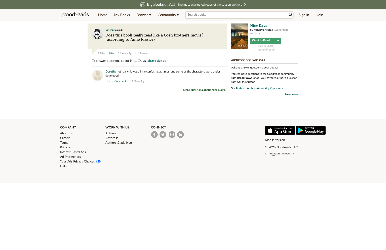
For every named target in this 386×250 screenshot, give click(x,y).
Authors (110, 133)
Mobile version (275, 140)
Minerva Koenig (263, 29)
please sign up (156, 60)
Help (63, 166)
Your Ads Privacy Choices (78, 161)
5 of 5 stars (273, 49)
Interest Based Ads (73, 152)
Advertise (111, 138)
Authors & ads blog (118, 142)
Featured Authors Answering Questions (259, 88)
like (111, 53)
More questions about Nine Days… (205, 90)
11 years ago (137, 81)
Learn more (291, 94)
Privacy (65, 147)
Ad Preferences (70, 156)
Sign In (304, 15)
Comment (120, 81)
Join (320, 15)
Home (102, 15)
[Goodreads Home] (75, 15)
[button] (143, 15)
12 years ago (125, 53)
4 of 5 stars (270, 49)
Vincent (110, 30)
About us (66, 133)
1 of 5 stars (260, 49)
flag (223, 45)
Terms (64, 142)
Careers (65, 138)
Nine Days (138, 61)
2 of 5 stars (263, 49)
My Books (122, 15)
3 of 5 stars (266, 49)
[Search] (291, 15)
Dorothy (110, 71)
